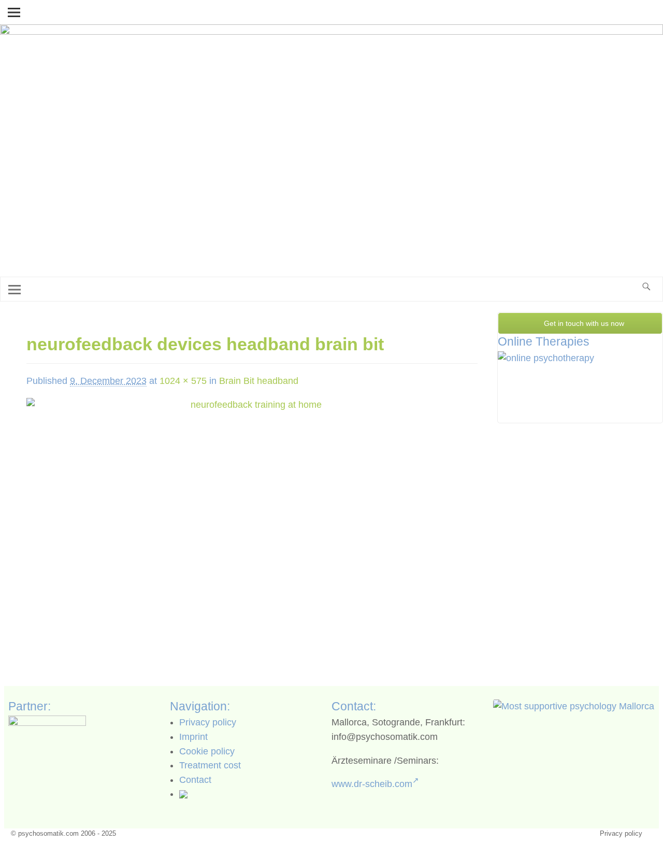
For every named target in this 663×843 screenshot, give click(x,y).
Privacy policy (207, 722)
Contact (195, 780)
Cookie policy (207, 751)
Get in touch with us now (583, 323)
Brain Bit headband (258, 381)
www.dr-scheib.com (372, 784)
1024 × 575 (183, 381)
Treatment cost (210, 765)
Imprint (193, 737)
